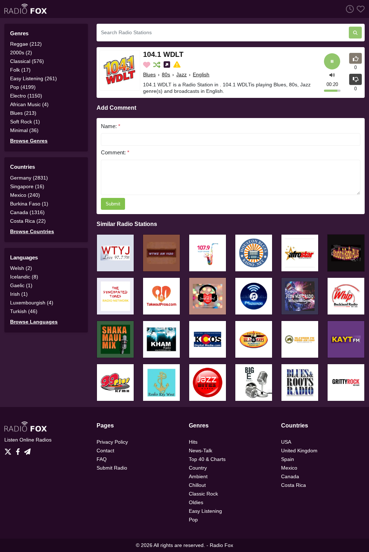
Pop (193, 519)
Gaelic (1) (21, 285)
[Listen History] (348, 9)
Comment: (115, 152)
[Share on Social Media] (167, 64)
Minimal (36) (24, 130)
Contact (105, 450)
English (201, 74)
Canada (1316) (27, 212)
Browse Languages (34, 322)
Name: (110, 126)
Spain (287, 459)
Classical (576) (27, 61)
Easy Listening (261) (33, 78)
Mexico (289, 468)
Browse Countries (32, 231)
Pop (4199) (23, 87)
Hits (193, 442)
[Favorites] (359, 9)
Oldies (196, 502)
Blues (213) (23, 113)
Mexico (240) (25, 195)
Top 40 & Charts (207, 459)
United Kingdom (299, 450)
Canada (290, 476)
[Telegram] (27, 450)
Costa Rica (293, 485)
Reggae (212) (26, 44)
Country (198, 468)
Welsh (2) (21, 268)
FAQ (102, 459)
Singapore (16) (27, 186)
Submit (113, 204)
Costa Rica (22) (28, 221)
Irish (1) (19, 294)
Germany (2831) (29, 178)
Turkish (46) (23, 311)
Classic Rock (203, 494)
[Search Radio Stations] (355, 33)
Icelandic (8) (24, 277)
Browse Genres (29, 141)
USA (286, 442)
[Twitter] (9, 450)
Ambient (198, 476)
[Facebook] (19, 450)
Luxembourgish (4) (31, 303)
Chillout (197, 485)
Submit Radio (112, 468)
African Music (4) (29, 104)
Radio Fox (221, 545)
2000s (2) (21, 52)
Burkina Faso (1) (29, 204)
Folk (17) (20, 70)
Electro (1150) (26, 96)
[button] (332, 75)
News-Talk (200, 450)
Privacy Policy (112, 442)
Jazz (181, 74)
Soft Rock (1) (25, 122)
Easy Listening (205, 511)
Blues (149, 74)
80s (166, 74)
